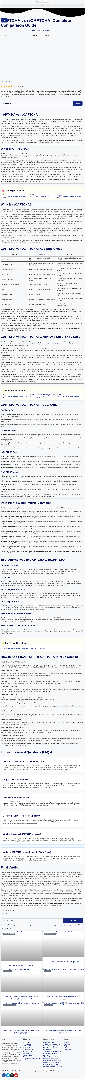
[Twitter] (8, 1075)
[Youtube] (16, 1075)
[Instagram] (12, 1075)
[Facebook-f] (4, 1075)
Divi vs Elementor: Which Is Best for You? (22, 965)
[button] (42, 5)
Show (78, 103)
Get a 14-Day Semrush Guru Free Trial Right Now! (63, 962)
